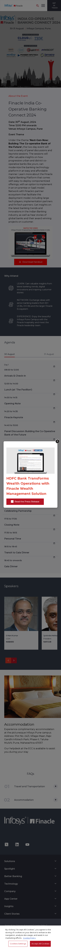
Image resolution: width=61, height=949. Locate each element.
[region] (30, 937)
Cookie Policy (29, 938)
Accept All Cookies (40, 943)
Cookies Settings (18, 943)
